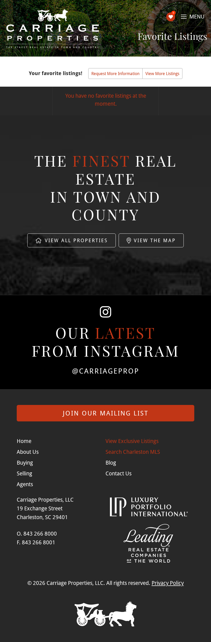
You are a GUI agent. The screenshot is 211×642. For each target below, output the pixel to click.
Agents (25, 484)
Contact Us (118, 473)
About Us (28, 451)
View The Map (154, 240)
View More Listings (162, 73)
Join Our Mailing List (105, 413)
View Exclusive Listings (132, 441)
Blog (111, 462)
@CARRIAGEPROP (105, 371)
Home (24, 441)
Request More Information (115, 73)
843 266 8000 (40, 533)
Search (133, 451)
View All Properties (75, 240)
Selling (24, 473)
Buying (25, 462)
